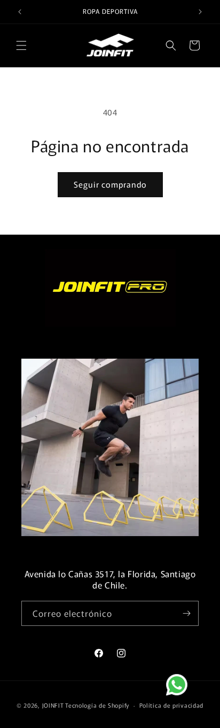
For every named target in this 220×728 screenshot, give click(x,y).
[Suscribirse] (186, 613)
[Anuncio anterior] (20, 12)
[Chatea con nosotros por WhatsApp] (185, 693)
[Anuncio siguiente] (200, 12)
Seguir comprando (110, 184)
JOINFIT (53, 705)
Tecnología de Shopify (97, 705)
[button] (21, 45)
